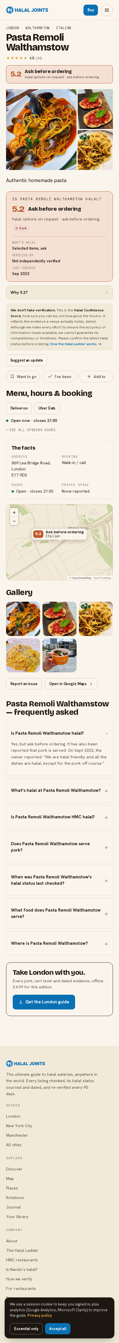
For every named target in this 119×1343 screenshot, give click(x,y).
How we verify (19, 1279)
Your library (17, 1216)
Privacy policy (39, 1315)
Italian (63, 28)
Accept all (57, 1328)
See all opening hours (32, 430)
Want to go (26, 376)
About (11, 1240)
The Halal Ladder (22, 1250)
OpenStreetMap (82, 578)
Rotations (15, 1197)
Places (12, 1188)
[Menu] (107, 10)
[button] (59, 535)
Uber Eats (46, 408)
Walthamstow (37, 28)
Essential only (26, 1328)
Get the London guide (47, 1002)
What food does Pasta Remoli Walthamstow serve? (56, 913)
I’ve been (63, 376)
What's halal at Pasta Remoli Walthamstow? (56, 790)
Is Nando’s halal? (22, 1269)
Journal (13, 1207)
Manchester (17, 1135)
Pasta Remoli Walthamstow (37, 43)
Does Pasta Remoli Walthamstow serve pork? (50, 847)
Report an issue (24, 683)
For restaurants (21, 1288)
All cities (14, 1144)
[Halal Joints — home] (27, 10)
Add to (99, 376)
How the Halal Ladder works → (76, 343)
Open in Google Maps (68, 683)
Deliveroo (19, 408)
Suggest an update (26, 360)
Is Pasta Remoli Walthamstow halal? (47, 733)
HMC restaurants (22, 1259)
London (12, 28)
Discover (14, 1169)
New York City (19, 1125)
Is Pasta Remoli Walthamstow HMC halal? (53, 817)
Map (10, 1178)
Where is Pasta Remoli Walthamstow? (49, 943)
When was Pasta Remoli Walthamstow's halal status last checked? (51, 880)
